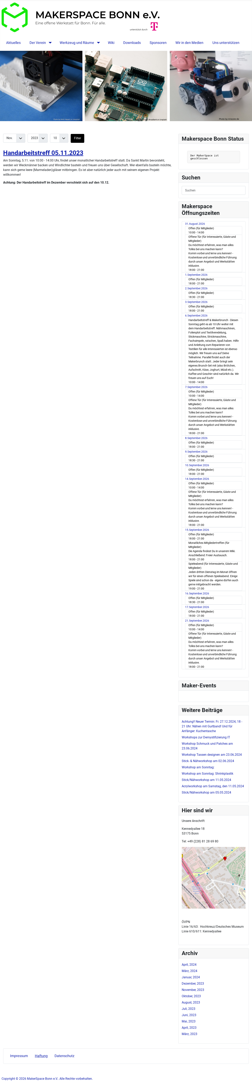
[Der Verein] (49, 43)
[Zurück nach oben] (245, 1082)
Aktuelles (13, 43)
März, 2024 (189, 971)
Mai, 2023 (188, 1021)
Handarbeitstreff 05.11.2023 (43, 153)
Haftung (41, 1056)
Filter (77, 138)
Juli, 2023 (188, 1009)
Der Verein (38, 43)
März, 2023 (189, 1034)
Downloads (132, 43)
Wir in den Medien (189, 43)
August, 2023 (191, 1002)
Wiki (111, 43)
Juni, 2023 (189, 1015)
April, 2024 (189, 964)
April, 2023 (189, 1028)
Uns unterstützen (225, 43)
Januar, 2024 (191, 977)
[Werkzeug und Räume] (97, 43)
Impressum (19, 1056)
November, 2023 (193, 990)
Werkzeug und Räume (77, 43)
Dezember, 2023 (193, 983)
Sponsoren (158, 43)
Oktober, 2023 (191, 996)
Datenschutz (64, 1056)
